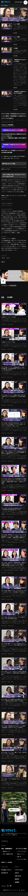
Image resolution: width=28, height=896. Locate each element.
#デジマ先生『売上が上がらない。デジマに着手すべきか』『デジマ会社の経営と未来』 (13, 617)
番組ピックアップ (20, 854)
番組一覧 (3, 261)
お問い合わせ (18, 876)
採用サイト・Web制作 (6, 862)
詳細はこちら (13, 810)
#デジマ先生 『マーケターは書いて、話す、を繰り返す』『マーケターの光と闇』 (13, 753)
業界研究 (3, 257)
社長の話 (7, 257)
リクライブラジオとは (21, 851)
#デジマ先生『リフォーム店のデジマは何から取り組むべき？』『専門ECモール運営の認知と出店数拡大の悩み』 (13, 673)
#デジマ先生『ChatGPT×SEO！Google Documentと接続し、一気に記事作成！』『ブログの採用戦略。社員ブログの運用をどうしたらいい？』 (13, 452)
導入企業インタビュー (6, 870)
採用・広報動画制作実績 (8, 854)
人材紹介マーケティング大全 (8, 342)
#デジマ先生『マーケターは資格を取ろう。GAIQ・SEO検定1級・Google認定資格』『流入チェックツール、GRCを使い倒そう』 (13, 368)
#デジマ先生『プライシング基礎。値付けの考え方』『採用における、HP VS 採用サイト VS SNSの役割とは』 (13, 396)
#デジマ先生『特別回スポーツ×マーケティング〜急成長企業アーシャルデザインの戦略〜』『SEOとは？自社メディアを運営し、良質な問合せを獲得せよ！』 (13, 536)
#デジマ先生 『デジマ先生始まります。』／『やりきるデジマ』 (13, 779)
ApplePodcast (16, 167)
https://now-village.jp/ (6, 205)
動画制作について (6, 851)
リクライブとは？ (18, 2)
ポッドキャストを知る (21, 859)
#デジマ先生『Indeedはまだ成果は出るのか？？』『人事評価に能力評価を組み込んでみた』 (13, 508)
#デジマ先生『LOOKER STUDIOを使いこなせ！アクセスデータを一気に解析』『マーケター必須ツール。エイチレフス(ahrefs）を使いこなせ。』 (13, 424)
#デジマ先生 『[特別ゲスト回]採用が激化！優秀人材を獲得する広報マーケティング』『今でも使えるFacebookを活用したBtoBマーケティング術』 (13, 564)
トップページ (4, 841)
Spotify (3, 167)
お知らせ (17, 873)
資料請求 (17, 879)
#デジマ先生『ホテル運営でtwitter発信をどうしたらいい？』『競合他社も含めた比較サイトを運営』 (13, 700)
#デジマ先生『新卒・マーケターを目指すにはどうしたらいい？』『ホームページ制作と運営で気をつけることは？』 (13, 645)
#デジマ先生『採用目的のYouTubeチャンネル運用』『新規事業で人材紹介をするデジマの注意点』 (13, 726)
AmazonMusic (9, 167)
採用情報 (17, 882)
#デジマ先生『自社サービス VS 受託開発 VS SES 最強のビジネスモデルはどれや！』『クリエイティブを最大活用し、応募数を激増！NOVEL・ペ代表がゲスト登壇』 (13, 481)
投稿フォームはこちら (6, 199)
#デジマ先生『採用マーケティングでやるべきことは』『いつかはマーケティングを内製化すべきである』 (14, 591)
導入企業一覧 (4, 873)
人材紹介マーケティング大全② (8, 317)
